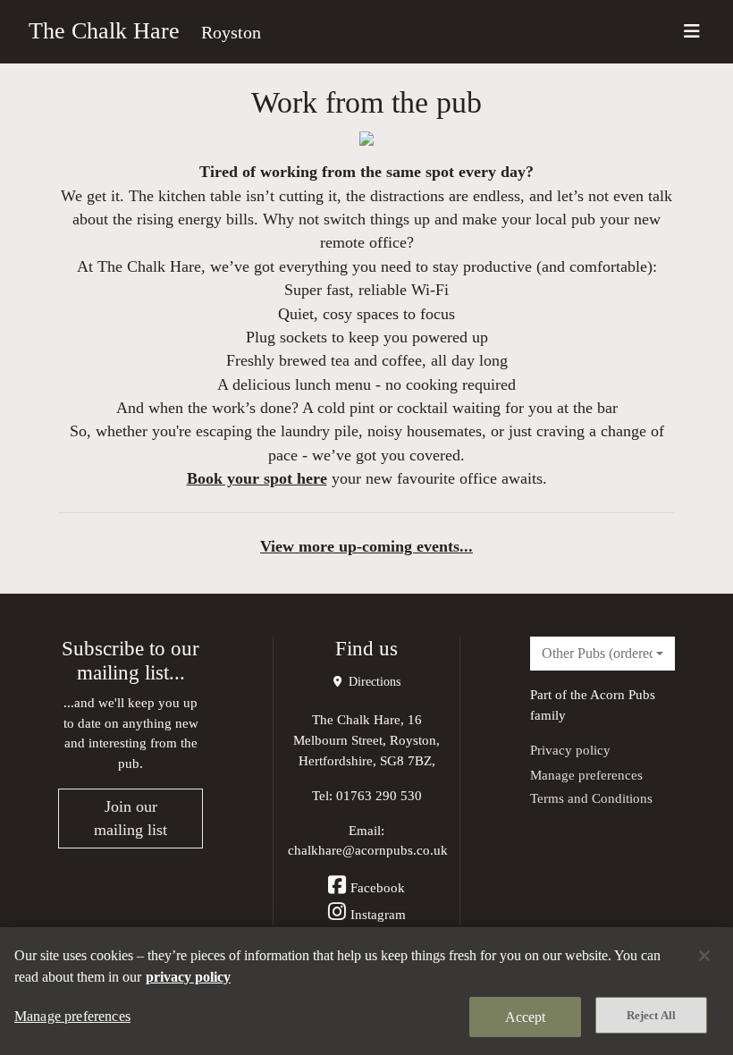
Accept (525, 1017)
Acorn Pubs (622, 694)
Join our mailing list (130, 818)
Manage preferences (586, 774)
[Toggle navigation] (692, 32)
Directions (372, 681)
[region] (366, 991)
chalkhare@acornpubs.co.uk (368, 849)
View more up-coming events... (366, 546)
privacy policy (188, 976)
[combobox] (602, 654)
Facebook (377, 887)
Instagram (378, 914)
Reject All (651, 1015)
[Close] (704, 955)
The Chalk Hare (104, 31)
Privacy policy (570, 749)
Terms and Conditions (591, 798)
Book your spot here (257, 478)
